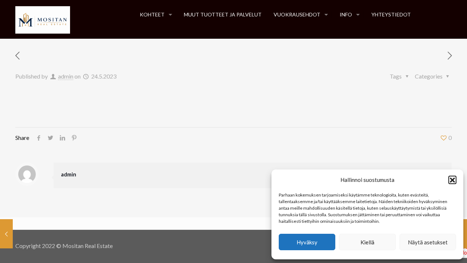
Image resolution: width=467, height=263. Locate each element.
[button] (452, 179)
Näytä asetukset (428, 242)
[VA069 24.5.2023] (6, 233)
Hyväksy (307, 242)
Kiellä (367, 242)
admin (65, 76)
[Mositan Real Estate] (42, 19)
